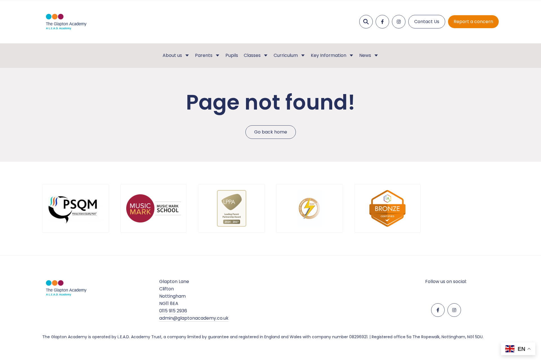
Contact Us (426, 21)
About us (172, 55)
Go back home (270, 132)
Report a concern (473, 21)
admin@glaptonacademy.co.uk (194, 318)
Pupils (231, 55)
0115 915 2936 (173, 311)
